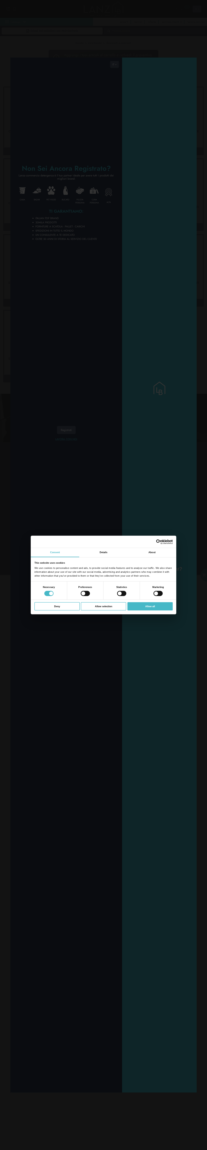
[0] (182, 9)
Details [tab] (104, 552)
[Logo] (29, 468)
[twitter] (63, 486)
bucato (80, 43)
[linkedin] (63, 478)
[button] (43, 29)
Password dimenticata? (159, 925)
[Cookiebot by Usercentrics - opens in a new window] (158, 541)
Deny (57, 606)
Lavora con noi (66, 439)
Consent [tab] (55, 552)
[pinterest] (77, 486)
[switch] (85, 593)
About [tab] (152, 552)
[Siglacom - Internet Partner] (182, 555)
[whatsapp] (63, 494)
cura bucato (95, 43)
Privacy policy (24, 533)
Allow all (150, 606)
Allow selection (103, 606)
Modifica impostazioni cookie (30, 535)
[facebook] (77, 478)
